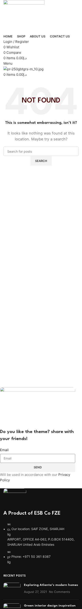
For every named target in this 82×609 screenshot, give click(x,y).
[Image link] (14, 498)
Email (4, 450)
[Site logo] (23, 16)
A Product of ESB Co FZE (32, 513)
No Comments (59, 592)
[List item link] (41, 543)
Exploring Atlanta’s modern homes (51, 585)
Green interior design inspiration (50, 605)
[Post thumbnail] (11, 589)
